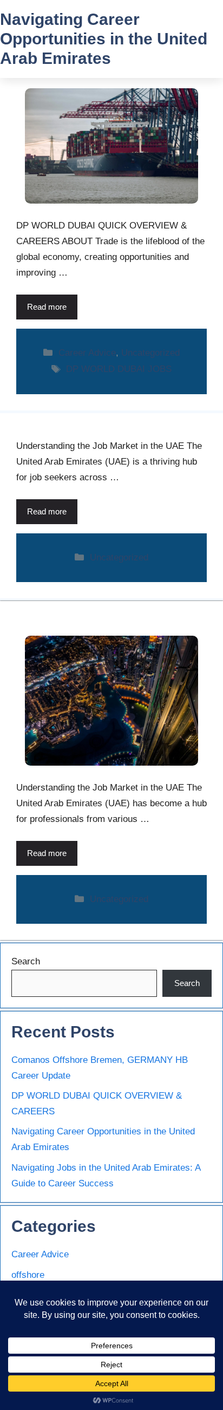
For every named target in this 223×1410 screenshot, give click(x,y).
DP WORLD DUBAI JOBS (119, 369)
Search (25, 961)
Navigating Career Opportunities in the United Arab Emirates (103, 38)
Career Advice (87, 353)
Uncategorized (150, 353)
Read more (47, 306)
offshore (27, 1275)
